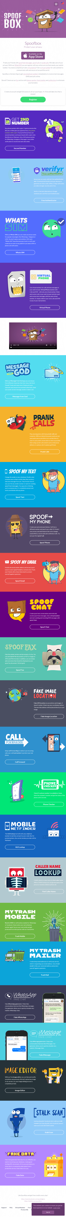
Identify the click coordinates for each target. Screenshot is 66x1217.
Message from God (16, 381)
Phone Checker (49, 804)
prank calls (45, 63)
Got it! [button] (48, 1212)
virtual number (45, 68)
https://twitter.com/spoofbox (33, 1201)
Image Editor (20, 1090)
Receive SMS (9, 923)
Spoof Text (20, 497)
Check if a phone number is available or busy (48, 793)
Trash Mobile (20, 936)
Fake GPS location (39, 703)
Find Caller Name (49, 891)
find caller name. (58, 880)
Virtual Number (20, 1207)
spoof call (41, 536)
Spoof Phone (45, 543)
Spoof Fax (20, 670)
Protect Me (24, 1209)
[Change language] (62, 3)
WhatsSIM (18, 65)
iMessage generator (39, 1041)
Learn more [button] (56, 1208)
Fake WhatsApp (20, 1017)
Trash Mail (45, 975)
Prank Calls (44, 452)
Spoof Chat (44, 627)
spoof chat (33, 620)
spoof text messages (25, 63)
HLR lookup (11, 834)
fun (17, 80)
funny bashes (41, 80)
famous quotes (31, 80)
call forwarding (13, 751)
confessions (52, 80)
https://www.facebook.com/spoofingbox (33, 1199)
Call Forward (20, 762)
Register (33, 99)
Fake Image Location (49, 716)
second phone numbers (30, 74)
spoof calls (36, 63)
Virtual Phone (45, 289)
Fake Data (20, 1175)
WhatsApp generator (15, 1004)
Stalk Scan (49, 1132)
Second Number (20, 148)
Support (4, 1207)
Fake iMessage (45, 1055)
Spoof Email (20, 581)
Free (29, 1207)
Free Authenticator (48, 200)
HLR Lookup (20, 847)
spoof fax (13, 656)
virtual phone (31, 68)
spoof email (17, 570)
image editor (17, 1077)
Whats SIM (13, 234)
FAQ (11, 1207)
